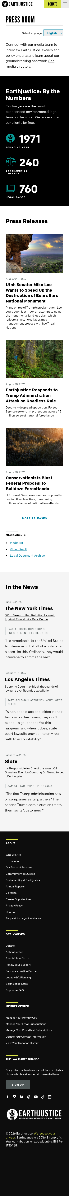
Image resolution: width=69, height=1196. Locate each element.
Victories (11, 892)
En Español (12, 860)
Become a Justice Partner (22, 971)
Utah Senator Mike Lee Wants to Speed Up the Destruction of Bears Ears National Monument (32, 293)
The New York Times (29, 608)
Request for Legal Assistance (23, 918)
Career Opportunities (18, 899)
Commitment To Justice (20, 873)
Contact (11, 912)
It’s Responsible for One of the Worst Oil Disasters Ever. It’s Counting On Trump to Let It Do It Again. (34, 772)
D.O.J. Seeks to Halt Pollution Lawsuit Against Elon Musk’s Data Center (30, 617)
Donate (10, 945)
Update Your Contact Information (26, 1036)
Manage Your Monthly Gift (21, 1017)
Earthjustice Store (17, 983)
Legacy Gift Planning (18, 977)
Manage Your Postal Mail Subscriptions (29, 1030)
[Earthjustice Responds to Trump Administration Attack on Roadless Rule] (34, 359)
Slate (11, 761)
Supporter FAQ (15, 990)
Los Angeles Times (27, 679)
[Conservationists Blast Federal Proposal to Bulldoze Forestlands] (34, 446)
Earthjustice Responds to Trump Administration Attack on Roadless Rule (32, 395)
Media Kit (16, 543)
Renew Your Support (18, 964)
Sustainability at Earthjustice (23, 880)
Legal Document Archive (27, 555)
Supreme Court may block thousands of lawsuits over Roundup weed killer (31, 688)
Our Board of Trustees (19, 867)
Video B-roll (18, 549)
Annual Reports (15, 886)
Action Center (14, 951)
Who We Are (13, 854)
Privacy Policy (14, 905)
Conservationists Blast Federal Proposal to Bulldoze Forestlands (29, 483)
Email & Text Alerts (17, 958)
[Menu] (65, 4)
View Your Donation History (22, 1042)
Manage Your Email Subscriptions (26, 1023)
